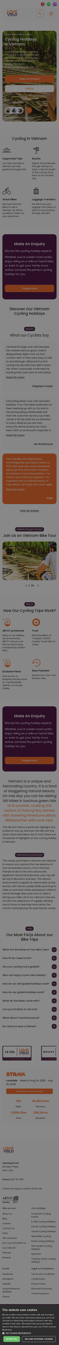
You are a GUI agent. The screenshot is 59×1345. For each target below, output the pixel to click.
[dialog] (29, 1325)
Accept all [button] (11, 1339)
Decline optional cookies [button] (39, 1339)
